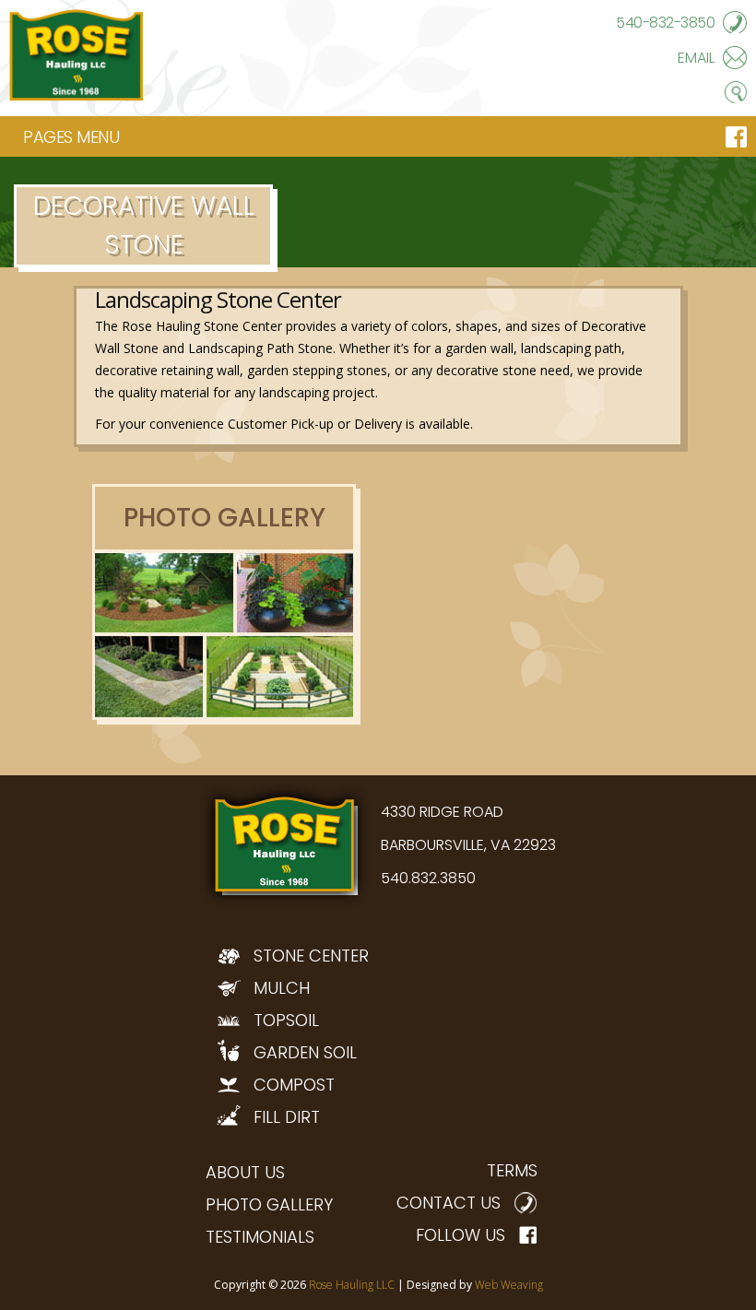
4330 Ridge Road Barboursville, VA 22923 (468, 828)
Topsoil (286, 1020)
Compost (294, 1084)
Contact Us (448, 1202)
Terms (512, 1170)
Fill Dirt (287, 1116)
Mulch (282, 987)
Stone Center (311, 955)
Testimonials (260, 1236)
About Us (245, 1172)
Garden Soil (305, 1052)
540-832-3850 (665, 22)
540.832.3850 (428, 878)
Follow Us (460, 1234)
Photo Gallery (269, 1204)
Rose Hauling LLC (352, 1284)
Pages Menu (71, 136)
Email (696, 57)
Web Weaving (509, 1284)
